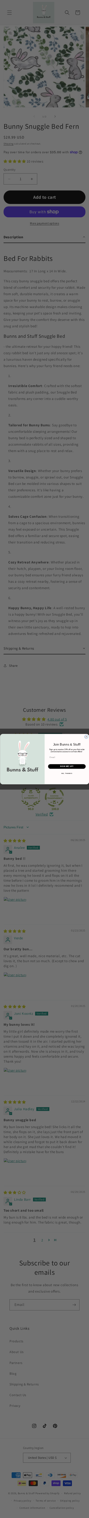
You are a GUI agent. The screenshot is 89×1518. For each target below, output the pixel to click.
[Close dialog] (86, 736)
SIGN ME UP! (67, 766)
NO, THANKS (66, 773)
